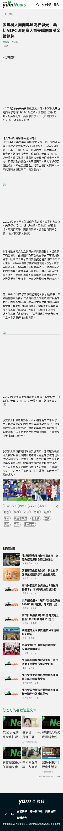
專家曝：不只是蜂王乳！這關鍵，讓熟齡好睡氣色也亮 (31, 734)
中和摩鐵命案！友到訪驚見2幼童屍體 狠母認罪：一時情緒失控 (31, 764)
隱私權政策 (36, 811)
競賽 (46, 512)
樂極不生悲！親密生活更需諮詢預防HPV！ (51, 764)
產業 (47, 518)
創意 (6, 512)
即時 (11, 14)
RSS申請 (46, 4)
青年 (16, 524)
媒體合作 (22, 817)
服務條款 (22, 811)
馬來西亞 (29, 524)
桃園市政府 (20, 518)
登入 (56, 4)
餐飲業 (36, 518)
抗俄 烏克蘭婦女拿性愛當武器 (12, 734)
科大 (31, 506)
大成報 (6, 42)
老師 (36, 512)
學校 (6, 518)
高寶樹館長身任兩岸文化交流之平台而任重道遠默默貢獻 (12, 764)
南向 (41, 506)
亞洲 (26, 512)
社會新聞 (9, 506)
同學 (21, 506)
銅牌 (6, 524)
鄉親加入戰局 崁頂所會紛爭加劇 (51, 734)
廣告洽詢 (50, 811)
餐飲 (16, 512)
